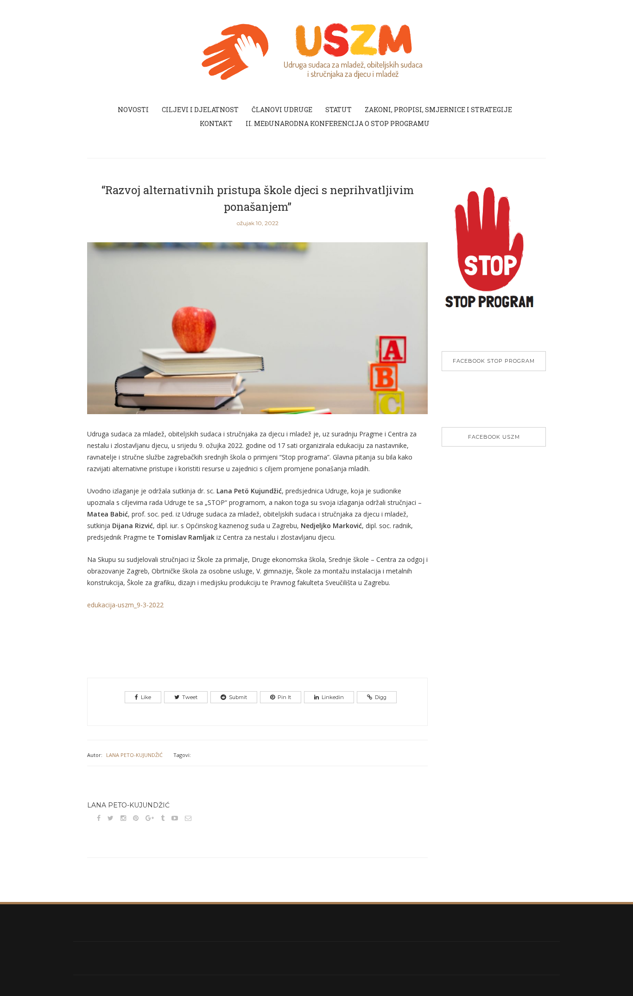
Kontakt (216, 123)
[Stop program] (494, 255)
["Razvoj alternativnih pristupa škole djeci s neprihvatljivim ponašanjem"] (257, 334)
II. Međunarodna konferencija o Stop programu (338, 123)
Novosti (133, 109)
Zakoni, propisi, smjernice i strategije (438, 109)
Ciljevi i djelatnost (200, 109)
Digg (380, 697)
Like (146, 697)
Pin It (284, 697)
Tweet (189, 697)
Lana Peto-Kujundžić (134, 754)
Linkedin (333, 697)
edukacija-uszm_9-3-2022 (125, 604)
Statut (338, 109)
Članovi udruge (282, 109)
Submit (238, 697)
